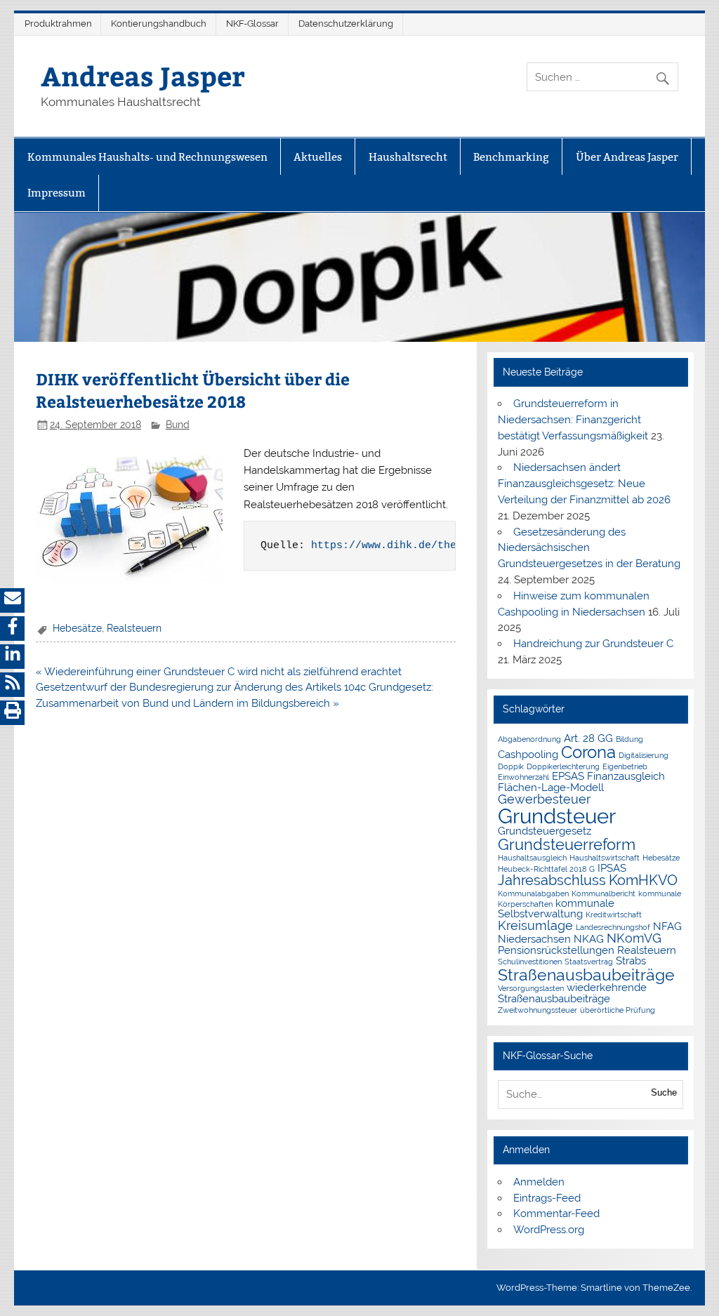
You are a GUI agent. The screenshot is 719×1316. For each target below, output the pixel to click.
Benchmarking (511, 157)
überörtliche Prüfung (617, 1010)
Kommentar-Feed (556, 1213)
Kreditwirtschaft (614, 914)
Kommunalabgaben (533, 893)
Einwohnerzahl (523, 777)
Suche (664, 1092)
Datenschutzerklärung (345, 23)
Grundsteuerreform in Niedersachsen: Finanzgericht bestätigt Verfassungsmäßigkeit (573, 419)
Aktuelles (317, 157)
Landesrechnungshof (613, 927)
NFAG (667, 926)
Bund (178, 424)
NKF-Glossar (252, 23)
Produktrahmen (58, 23)
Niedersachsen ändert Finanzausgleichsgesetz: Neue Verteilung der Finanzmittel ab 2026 (584, 483)
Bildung (629, 739)
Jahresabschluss (552, 880)
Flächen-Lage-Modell (551, 787)
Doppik (511, 766)
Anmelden (539, 1182)
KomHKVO (643, 880)
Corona (588, 752)
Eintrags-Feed (547, 1198)
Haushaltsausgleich (532, 857)
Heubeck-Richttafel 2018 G (546, 869)
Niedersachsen (534, 939)
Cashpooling (528, 754)
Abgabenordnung (529, 739)
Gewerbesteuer (544, 799)
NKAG (589, 939)
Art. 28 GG (588, 738)
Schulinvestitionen (530, 961)
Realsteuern (134, 628)
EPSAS (568, 776)
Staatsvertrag (589, 961)
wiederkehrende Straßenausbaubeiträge (572, 992)
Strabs (631, 960)
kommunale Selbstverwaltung (556, 908)
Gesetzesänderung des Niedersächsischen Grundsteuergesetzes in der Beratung (589, 548)
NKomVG (634, 938)
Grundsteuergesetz (544, 831)
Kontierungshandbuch (158, 23)
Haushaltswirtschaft (604, 857)
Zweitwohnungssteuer (537, 1010)
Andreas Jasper (143, 75)
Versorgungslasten (531, 988)
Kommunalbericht (603, 893)
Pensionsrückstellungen (556, 950)
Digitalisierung (643, 755)
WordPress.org (548, 1229)
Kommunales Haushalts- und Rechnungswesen (147, 157)
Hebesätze (77, 628)
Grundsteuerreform (566, 844)
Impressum (56, 192)
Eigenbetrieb (624, 766)
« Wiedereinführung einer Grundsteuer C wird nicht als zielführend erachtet (219, 671)
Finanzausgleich (626, 776)
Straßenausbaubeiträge (586, 974)
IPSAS (612, 868)
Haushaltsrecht (408, 157)
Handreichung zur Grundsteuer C (593, 643)
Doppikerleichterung (563, 766)
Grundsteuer (557, 816)
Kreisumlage (535, 925)
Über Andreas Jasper (627, 157)
